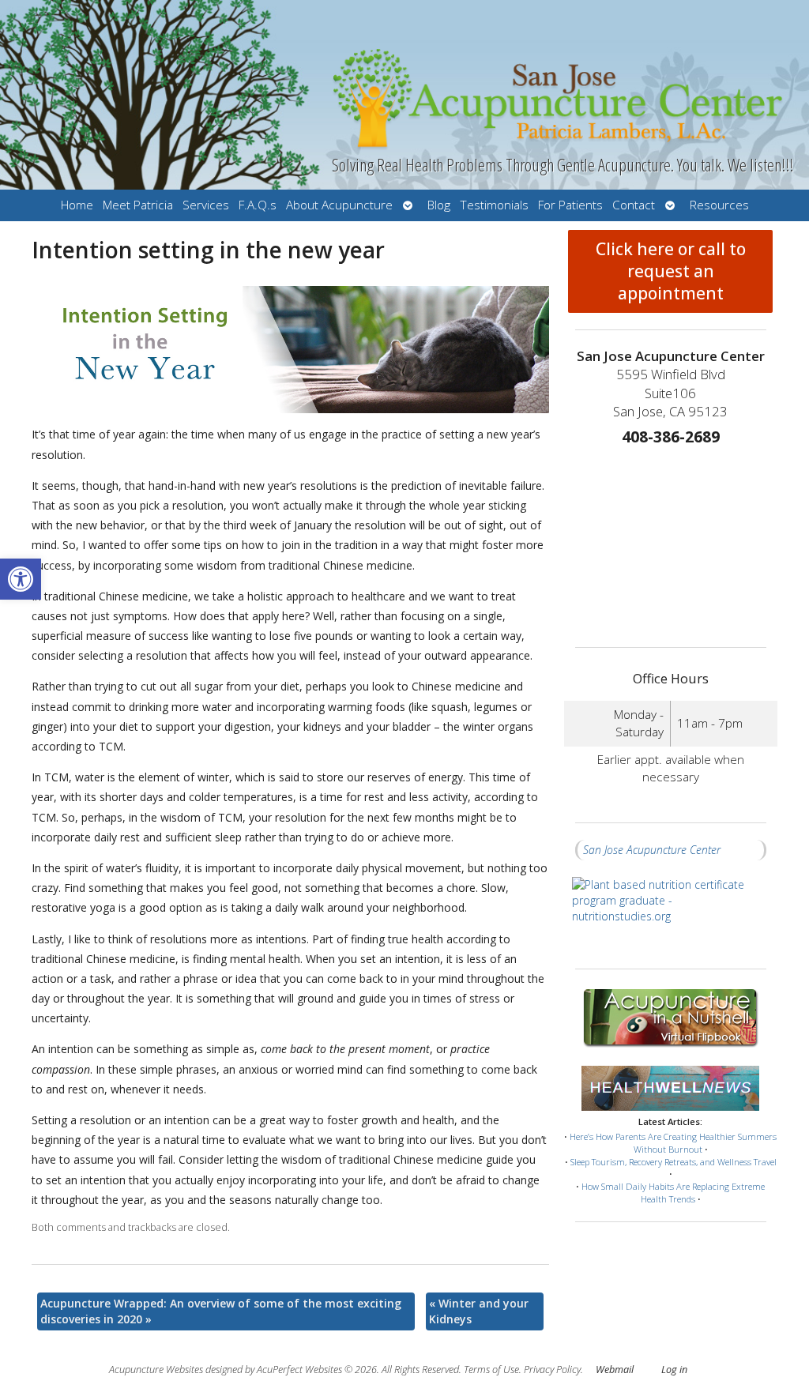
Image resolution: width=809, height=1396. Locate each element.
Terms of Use (491, 1369)
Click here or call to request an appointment (671, 271)
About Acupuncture (339, 205)
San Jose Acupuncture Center (652, 849)
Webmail (615, 1369)
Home (77, 205)
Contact (633, 205)
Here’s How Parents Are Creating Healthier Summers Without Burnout (673, 1143)
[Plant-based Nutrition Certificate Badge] (670, 914)
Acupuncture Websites (156, 1369)
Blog (438, 205)
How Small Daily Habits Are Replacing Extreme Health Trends (673, 1192)
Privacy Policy (552, 1369)
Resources (719, 205)
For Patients (570, 205)
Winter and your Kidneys (479, 1311)
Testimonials (494, 205)
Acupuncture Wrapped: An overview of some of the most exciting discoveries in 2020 (220, 1311)
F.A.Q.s (258, 205)
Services (205, 205)
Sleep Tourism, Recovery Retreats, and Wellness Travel (673, 1162)
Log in (674, 1369)
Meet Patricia (138, 205)
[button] (20, 579)
